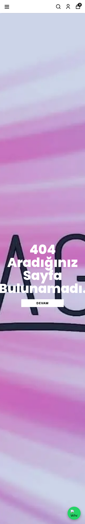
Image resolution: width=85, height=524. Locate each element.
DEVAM (42, 303)
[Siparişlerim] (68, 6)
